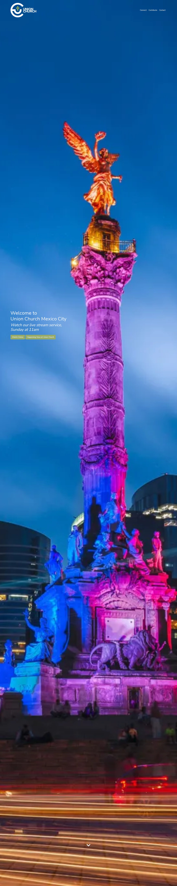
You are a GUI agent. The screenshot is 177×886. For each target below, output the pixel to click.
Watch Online (17, 337)
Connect (143, 10)
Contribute (153, 10)
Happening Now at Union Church (40, 337)
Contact (162, 10)
